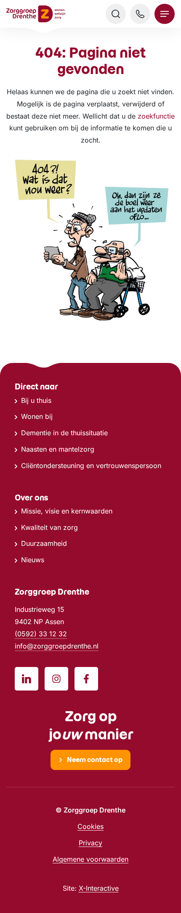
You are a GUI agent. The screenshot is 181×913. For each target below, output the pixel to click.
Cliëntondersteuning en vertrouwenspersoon (91, 465)
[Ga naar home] (35, 14)
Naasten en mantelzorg (57, 449)
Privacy (90, 843)
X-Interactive (99, 888)
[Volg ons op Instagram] (56, 679)
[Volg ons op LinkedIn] (26, 679)
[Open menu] (164, 14)
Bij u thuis (36, 400)
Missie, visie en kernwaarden (66, 511)
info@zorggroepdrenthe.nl (56, 646)
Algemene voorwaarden (90, 859)
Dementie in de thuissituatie (64, 433)
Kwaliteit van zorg (49, 527)
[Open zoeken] (116, 14)
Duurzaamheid (44, 543)
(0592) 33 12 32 (41, 634)
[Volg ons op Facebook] (86, 679)
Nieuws (32, 560)
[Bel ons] (140, 14)
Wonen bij (37, 416)
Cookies (90, 826)
